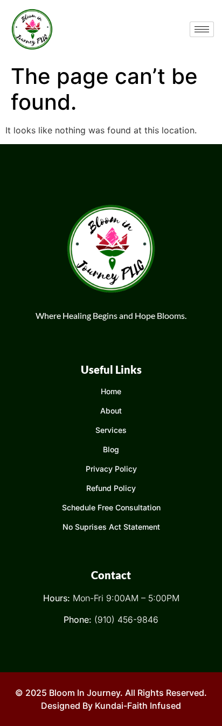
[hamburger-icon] (202, 29)
